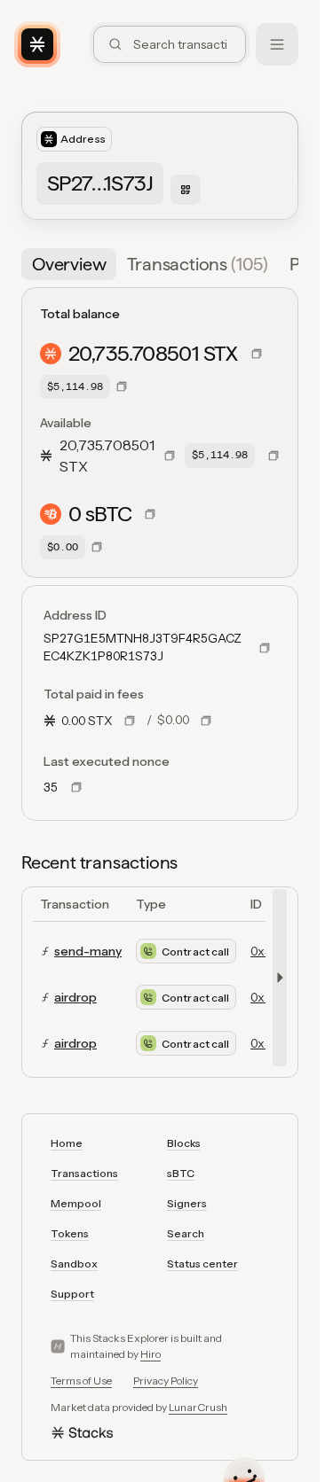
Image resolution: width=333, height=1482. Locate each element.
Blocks (184, 1143)
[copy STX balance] (256, 353)
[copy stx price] (129, 720)
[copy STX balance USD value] (121, 386)
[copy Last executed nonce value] (76, 787)
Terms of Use (81, 1380)
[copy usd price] (206, 720)
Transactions (84, 1173)
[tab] (68, 264)
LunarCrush (198, 1407)
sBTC (180, 1173)
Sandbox (74, 1263)
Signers (187, 1203)
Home (67, 1143)
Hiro (150, 1354)
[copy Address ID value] (264, 647)
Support (72, 1293)
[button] (287, 264)
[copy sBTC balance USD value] (96, 546)
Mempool (76, 1203)
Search (185, 1233)
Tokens (70, 1233)
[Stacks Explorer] (37, 44)
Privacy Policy (165, 1380)
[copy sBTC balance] (150, 514)
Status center (202, 1263)
